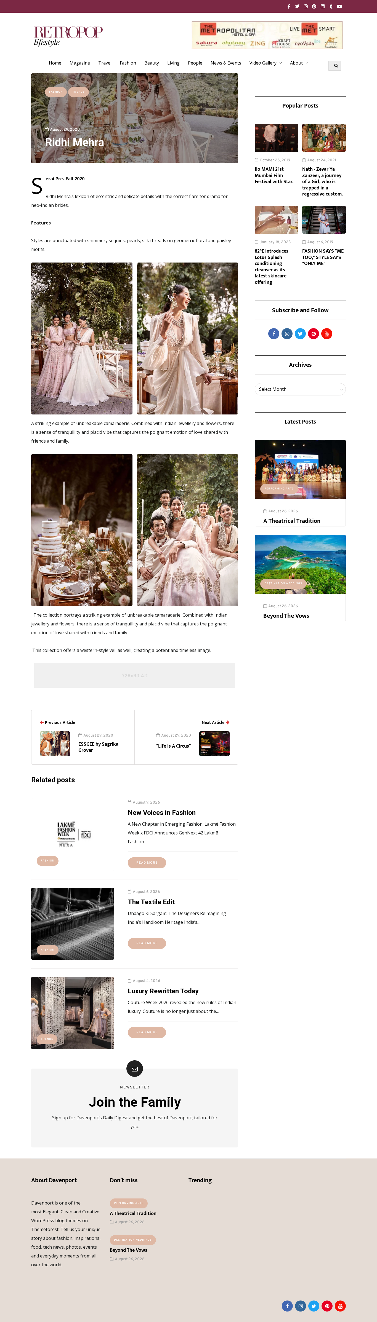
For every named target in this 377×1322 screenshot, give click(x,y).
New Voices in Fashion (162, 813)
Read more (147, 863)
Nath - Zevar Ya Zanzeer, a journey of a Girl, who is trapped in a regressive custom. (322, 181)
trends (78, 92)
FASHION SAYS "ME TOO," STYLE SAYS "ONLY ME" (323, 257)
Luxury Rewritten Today (163, 991)
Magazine (80, 63)
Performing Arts (279, 489)
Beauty (151, 63)
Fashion (128, 63)
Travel (104, 63)
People (195, 63)
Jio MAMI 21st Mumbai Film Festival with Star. (274, 175)
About (296, 63)
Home (55, 63)
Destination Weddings (283, 583)
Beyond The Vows (286, 616)
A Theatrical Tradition (291, 521)
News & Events (226, 63)
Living (173, 63)
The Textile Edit (151, 902)
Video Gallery (263, 63)
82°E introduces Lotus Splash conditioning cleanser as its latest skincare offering (271, 267)
